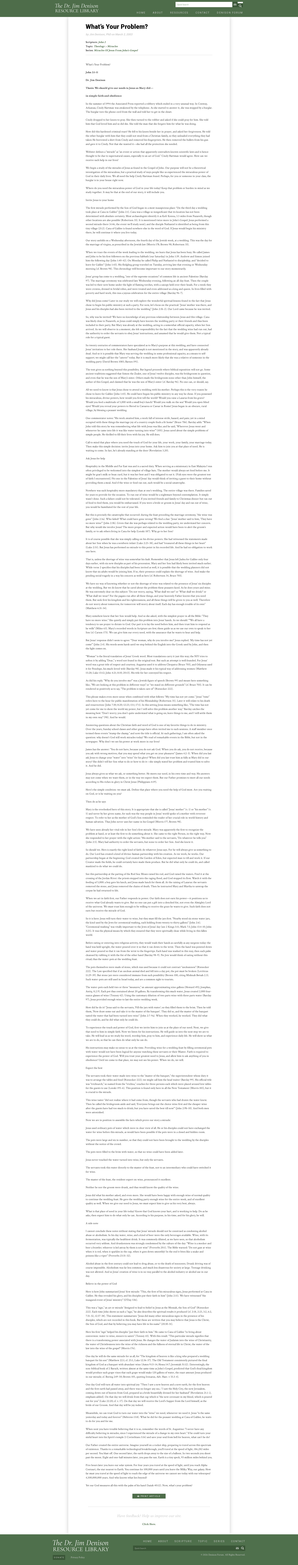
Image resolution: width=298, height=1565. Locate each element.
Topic (203, 1541)
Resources (179, 12)
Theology (99, 46)
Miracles (112, 46)
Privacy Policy (78, 1557)
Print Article (150, 1496)
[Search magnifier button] (240, 6)
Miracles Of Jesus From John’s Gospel (116, 50)
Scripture (183, 1541)
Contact (203, 12)
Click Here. (149, 1524)
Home (141, 12)
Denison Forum (230, 12)
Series (219, 1541)
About (158, 12)
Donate (59, 1557)
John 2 (102, 42)
